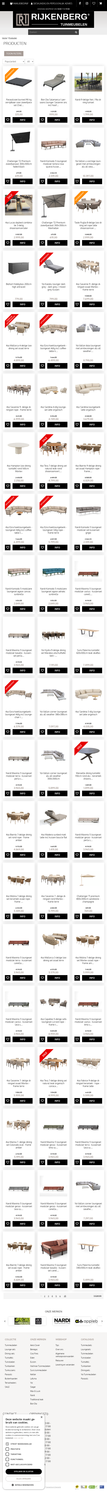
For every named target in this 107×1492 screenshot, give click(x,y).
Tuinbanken (10, 1366)
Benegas (33, 1349)
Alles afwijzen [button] (23, 1479)
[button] (24, 1484)
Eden (32, 1358)
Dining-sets (9, 1353)
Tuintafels (9, 1358)
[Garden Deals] (16, 1321)
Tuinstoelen (10, 1362)
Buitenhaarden (11, 1378)
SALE (7, 1387)
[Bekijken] (100, 3)
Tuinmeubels (86, 1345)
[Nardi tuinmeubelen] (60, 1321)
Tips (57, 1345)
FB (79, 3)
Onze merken (53, 1311)
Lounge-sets (10, 1349)
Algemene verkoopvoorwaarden (65, 1354)
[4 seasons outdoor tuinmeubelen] (38, 1321)
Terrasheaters (10, 1383)
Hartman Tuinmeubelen (40, 1366)
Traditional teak (36, 1399)
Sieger (33, 1387)
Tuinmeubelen (11, 1345)
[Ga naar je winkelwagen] (100, 3)
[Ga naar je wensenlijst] (93, 3)
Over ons (59, 1349)
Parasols (8, 1374)
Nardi (32, 1395)
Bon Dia (33, 1403)
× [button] (41, 1417)
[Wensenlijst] (93, 3)
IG (86, 3)
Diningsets (85, 1370)
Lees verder (18, 1438)
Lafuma (33, 1378)
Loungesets (86, 1349)
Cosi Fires (34, 1353)
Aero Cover (35, 1345)
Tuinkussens (10, 1370)
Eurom (33, 1362)
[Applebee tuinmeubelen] (83, 1321)
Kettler (33, 1374)
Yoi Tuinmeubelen (88, 1374)
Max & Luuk (35, 1391)
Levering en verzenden (65, 1364)
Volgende (97, 1296)
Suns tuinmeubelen (38, 1370)
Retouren (60, 1360)
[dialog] (24, 1451)
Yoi (31, 1383)
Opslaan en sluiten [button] (23, 1471)
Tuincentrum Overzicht (53, 1487)
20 (65, 1296)
